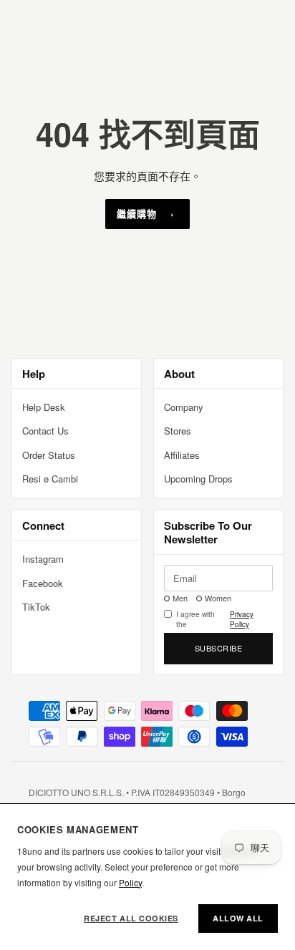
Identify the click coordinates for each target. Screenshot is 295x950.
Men (180, 598)
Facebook (42, 583)
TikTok (36, 607)
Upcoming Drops (198, 478)
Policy (130, 882)
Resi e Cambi (50, 478)
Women (218, 598)
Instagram (43, 559)
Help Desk (43, 407)
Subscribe (219, 648)
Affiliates (182, 455)
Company (183, 407)
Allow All (238, 918)
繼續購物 (137, 213)
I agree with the (214, 619)
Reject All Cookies (131, 918)
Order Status (48, 455)
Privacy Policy (241, 619)
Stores (177, 430)
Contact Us (45, 430)
